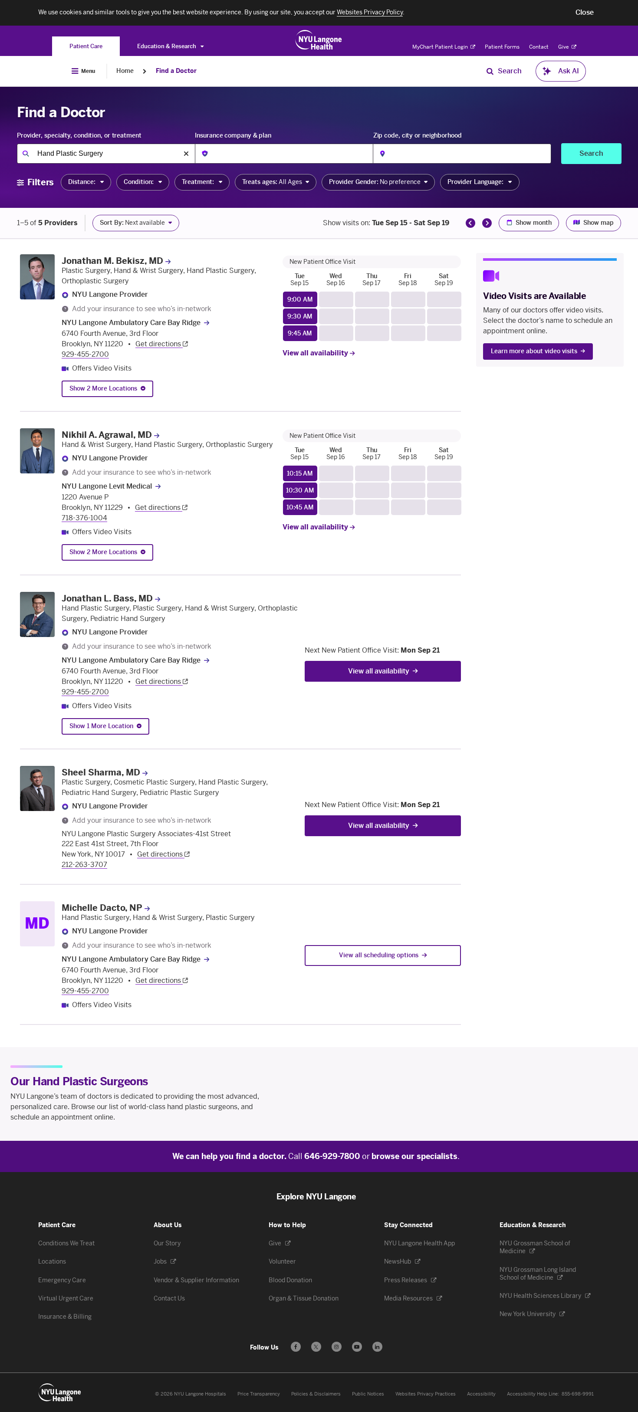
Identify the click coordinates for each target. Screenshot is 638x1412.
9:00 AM (300, 299)
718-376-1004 (84, 518)
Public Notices (368, 1394)
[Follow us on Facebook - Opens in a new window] (296, 1347)
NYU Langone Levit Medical (107, 486)
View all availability (316, 353)
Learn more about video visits (534, 351)
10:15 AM (300, 473)
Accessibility (481, 1394)
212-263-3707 (84, 864)
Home (125, 71)
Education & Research (167, 46)
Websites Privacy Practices (425, 1394)
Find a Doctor (176, 71)
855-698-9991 (578, 1394)
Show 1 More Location (101, 726)
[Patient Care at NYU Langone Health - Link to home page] (319, 40)
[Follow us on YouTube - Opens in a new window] (357, 1347)
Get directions (159, 344)
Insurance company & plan (233, 135)
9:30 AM (299, 316)
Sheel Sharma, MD (101, 772)
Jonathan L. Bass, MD (107, 598)
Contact (539, 47)
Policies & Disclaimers (316, 1394)
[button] (585, 12)
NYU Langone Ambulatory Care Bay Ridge (131, 323)
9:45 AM (300, 333)
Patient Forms (502, 47)
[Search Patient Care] (490, 71)
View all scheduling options (378, 955)
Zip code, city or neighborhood (417, 135)
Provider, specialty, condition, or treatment (79, 135)
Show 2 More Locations (103, 388)
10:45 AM (300, 507)
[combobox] (106, 154)
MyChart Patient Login (440, 47)
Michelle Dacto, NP (102, 908)
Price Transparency (258, 1394)
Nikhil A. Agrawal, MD (107, 435)
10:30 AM (300, 490)
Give (564, 47)
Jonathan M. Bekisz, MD (112, 261)
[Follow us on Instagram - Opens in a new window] (337, 1347)
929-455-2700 (85, 354)
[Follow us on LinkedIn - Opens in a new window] (377, 1347)
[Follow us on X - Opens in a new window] (316, 1347)
